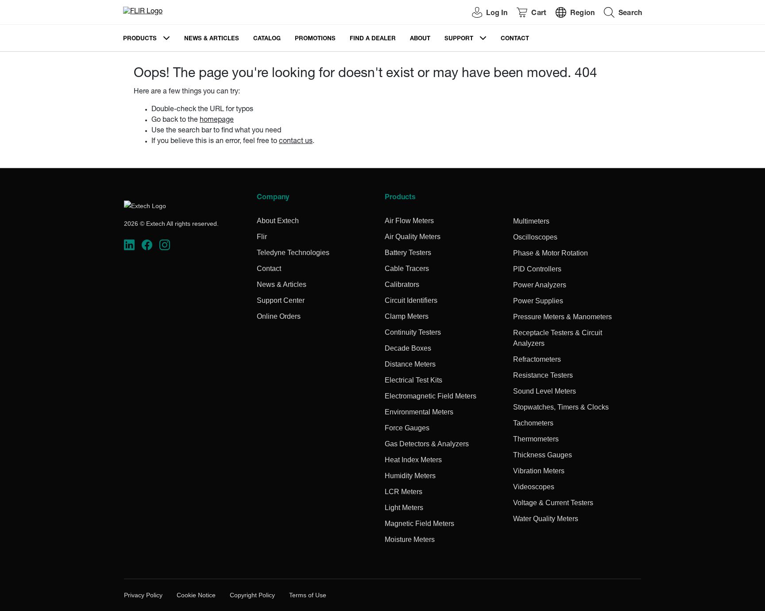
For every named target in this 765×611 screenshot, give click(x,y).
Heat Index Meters (413, 460)
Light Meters (404, 507)
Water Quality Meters (545, 518)
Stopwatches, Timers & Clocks (561, 407)
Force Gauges (407, 428)
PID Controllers (537, 269)
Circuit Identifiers (411, 300)
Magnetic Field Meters (419, 523)
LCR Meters (403, 491)
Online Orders (279, 316)
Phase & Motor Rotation (550, 253)
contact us (296, 141)
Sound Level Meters (544, 391)
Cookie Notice (196, 595)
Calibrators (402, 284)
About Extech (278, 220)
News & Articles (211, 39)
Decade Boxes (408, 348)
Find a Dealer (373, 39)
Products (140, 39)
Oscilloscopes (535, 237)
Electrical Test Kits (413, 380)
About (420, 39)
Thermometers (536, 439)
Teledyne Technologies (293, 252)
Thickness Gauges (542, 455)
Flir (262, 236)
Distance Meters (410, 364)
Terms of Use (307, 595)
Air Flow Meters (409, 220)
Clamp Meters (407, 316)
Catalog (267, 39)
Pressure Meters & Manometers (562, 317)
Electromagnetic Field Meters (430, 396)
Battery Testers (408, 252)
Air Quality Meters (412, 236)
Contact (515, 39)
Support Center (281, 300)
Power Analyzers (539, 285)
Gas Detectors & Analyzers (427, 444)
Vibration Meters (538, 471)
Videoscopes (533, 487)
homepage (217, 120)
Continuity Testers (413, 332)
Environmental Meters (419, 412)
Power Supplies (538, 301)
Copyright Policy (252, 595)
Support (458, 39)
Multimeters (531, 221)
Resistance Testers (543, 375)
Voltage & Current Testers (553, 503)
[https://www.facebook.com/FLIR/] (147, 245)
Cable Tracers (407, 268)
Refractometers (537, 359)
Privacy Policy (143, 595)
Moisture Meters (410, 539)
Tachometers (533, 423)
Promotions (315, 39)
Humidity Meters (410, 476)
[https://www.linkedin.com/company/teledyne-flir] (129, 245)
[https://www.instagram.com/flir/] (164, 245)
